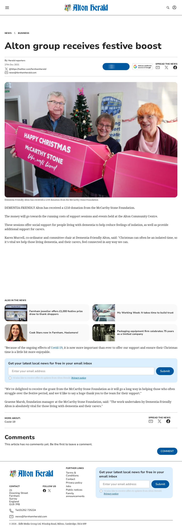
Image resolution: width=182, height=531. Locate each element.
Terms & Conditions (72, 474)
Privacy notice (78, 377)
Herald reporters (16, 60)
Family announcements (75, 495)
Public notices (74, 489)
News (8, 33)
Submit (165, 371)
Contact (70, 479)
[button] (7, 7)
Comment (167, 451)
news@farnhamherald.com (31, 516)
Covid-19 (57, 347)
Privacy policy (74, 482)
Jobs (68, 486)
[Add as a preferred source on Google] (142, 66)
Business (23, 33)
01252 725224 (27, 510)
